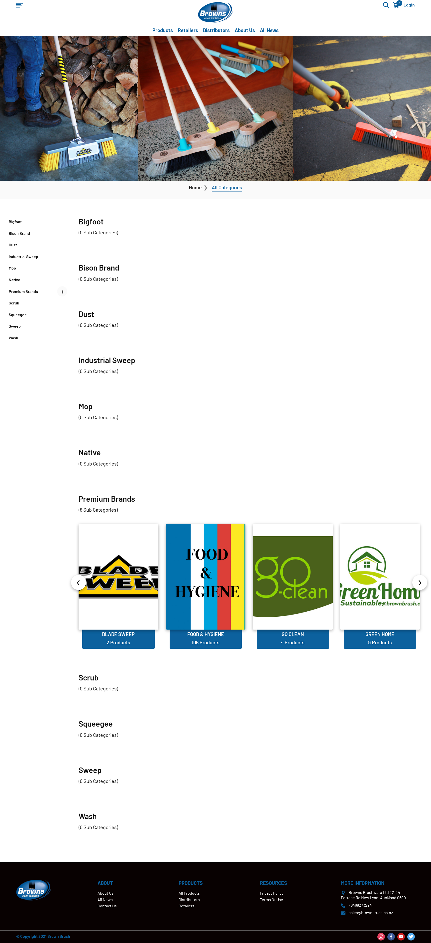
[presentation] (78, 582)
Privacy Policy (271, 893)
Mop (12, 268)
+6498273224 (360, 905)
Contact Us (107, 905)
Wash (13, 337)
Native (14, 279)
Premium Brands (23, 291)
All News (269, 30)
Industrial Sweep (23, 256)
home (195, 187)
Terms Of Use (271, 899)
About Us (245, 30)
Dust (13, 244)
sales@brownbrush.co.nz (371, 912)
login (409, 4)
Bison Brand (19, 233)
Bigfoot (15, 221)
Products (162, 30)
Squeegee (18, 314)
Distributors (216, 30)
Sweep (15, 326)
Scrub (14, 302)
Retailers (188, 30)
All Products (189, 893)
